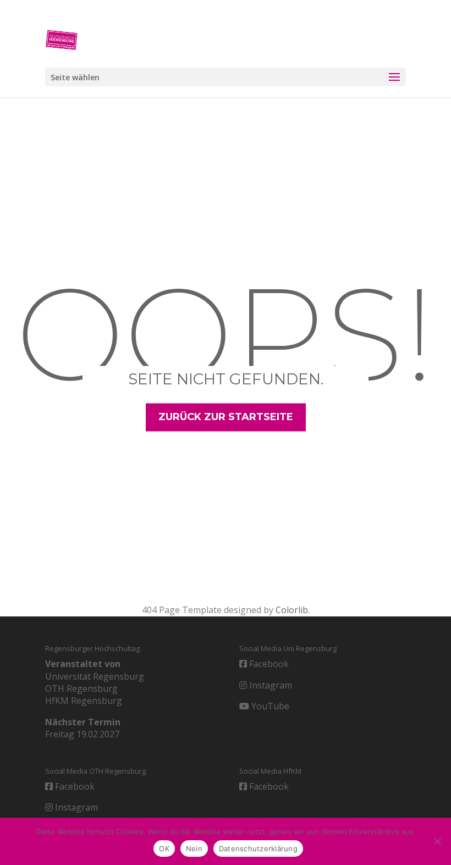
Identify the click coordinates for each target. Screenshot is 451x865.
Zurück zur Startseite (225, 417)
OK (164, 848)
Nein (194, 848)
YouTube (269, 706)
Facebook (268, 664)
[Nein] (437, 841)
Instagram (269, 685)
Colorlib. (293, 610)
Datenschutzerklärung (258, 848)
